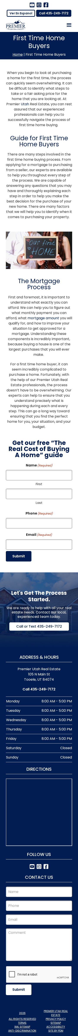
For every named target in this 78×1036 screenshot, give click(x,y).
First (39, 484)
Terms (22, 1023)
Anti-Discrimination (22, 1031)
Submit (18, 556)
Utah (25, 104)
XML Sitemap (22, 1027)
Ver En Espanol (21, 13)
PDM (60, 1031)
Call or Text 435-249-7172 (39, 626)
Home (18, 54)
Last (39, 502)
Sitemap (55, 1023)
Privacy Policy (56, 1019)
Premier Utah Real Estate (56, 1013)
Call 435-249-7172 (53, 13)
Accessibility (55, 1027)
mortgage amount (43, 318)
